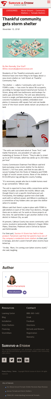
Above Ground (27, 10)
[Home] (17, 3)
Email (28, 317)
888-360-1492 (32, 313)
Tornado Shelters (38, 12)
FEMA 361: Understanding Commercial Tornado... (23, 395)
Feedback (30, 321)
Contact (31, 308)
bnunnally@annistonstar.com (21, 68)
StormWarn (7, 332)
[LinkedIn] (27, 360)
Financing (6, 328)
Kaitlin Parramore (16, 286)
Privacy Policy (6, 371)
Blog (4, 317)
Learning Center (8, 313)
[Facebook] (4, 360)
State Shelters (8, 325)
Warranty (30, 336)
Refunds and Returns (35, 328)
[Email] (24, 292)
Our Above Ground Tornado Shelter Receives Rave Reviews (27, 387)
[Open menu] (48, 1)
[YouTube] (19, 360)
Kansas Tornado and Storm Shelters (19, 391)
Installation (6, 321)
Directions (30, 325)
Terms (15, 371)
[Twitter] (11, 360)
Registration (31, 332)
